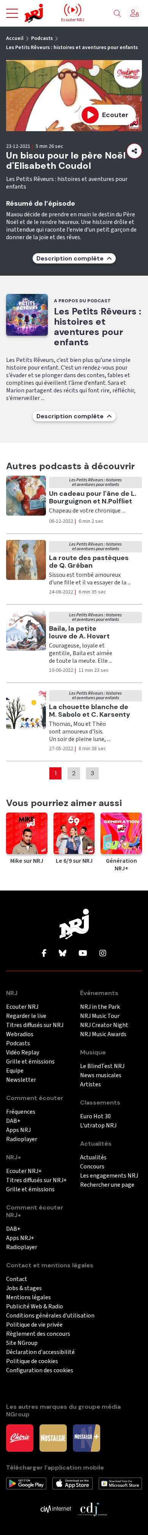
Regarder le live (26, 1016)
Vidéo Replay (22, 1053)
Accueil (15, 38)
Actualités (93, 1158)
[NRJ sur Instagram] (102, 953)
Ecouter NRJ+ (24, 1171)
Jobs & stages (24, 1288)
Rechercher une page (107, 1185)
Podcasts (42, 38)
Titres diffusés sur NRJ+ (36, 1180)
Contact (16, 1279)
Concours (92, 1167)
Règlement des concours (38, 1334)
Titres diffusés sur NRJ (34, 1025)
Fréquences (20, 1112)
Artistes (90, 1085)
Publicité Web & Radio (34, 1307)
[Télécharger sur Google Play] (26, 1483)
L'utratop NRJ (98, 1126)
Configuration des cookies (39, 1371)
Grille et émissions (30, 1062)
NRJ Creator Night (104, 1025)
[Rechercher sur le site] (117, 14)
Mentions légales (28, 1298)
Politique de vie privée (34, 1325)
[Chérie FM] (19, 1437)
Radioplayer (21, 1139)
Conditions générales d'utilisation (50, 1316)
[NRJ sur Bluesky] (62, 953)
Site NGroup (22, 1343)
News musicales (100, 1075)
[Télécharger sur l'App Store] (72, 1483)
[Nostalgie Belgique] (53, 1437)
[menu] (12, 13)
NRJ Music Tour (100, 1016)
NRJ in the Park (100, 1007)
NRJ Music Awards (103, 1034)
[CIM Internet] (56, 1509)
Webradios (19, 1034)
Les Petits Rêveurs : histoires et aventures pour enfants (72, 47)
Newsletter (21, 1080)
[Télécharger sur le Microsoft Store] (120, 1483)
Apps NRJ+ (20, 1238)
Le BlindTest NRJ (102, 1066)
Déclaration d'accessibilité (40, 1352)
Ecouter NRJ (22, 1007)
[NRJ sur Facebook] (44, 953)
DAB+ (13, 1121)
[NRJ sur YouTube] (83, 953)
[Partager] (134, 151)
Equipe (15, 1071)
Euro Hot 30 (95, 1117)
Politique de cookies (32, 1361)
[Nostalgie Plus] (86, 1437)
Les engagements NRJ (109, 1176)
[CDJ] (92, 1509)
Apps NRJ (18, 1130)
